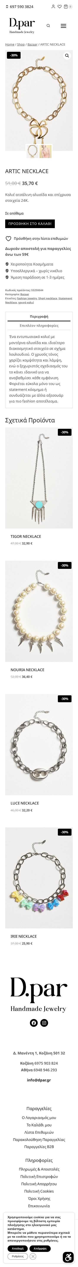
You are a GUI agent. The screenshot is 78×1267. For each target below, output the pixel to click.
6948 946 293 (45, 1069)
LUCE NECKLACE (25, 803)
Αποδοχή (17, 1248)
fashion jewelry (27, 298)
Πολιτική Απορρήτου (39, 1183)
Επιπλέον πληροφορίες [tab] (39, 325)
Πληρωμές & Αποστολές (39, 1169)
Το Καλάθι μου (39, 1124)
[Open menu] (63, 25)
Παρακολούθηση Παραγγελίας (39, 1139)
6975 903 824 (46, 1063)
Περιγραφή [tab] (39, 316)
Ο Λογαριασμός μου (39, 1117)
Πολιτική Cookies (39, 1191)
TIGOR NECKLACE (26, 536)
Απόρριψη (40, 1248)
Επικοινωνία (39, 1205)
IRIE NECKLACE (24, 936)
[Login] (53, 6)
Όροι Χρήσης (39, 1198)
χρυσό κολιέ (26, 302)
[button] (67, 56)
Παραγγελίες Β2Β (39, 1146)
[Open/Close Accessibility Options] (68, 1257)
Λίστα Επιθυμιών (39, 1132)
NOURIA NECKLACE (27, 669)
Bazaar (24, 294)
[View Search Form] (48, 25)
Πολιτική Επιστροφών (39, 1176)
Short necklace (47, 298)
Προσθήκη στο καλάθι (30, 224)
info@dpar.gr (39, 1080)
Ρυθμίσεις (18, 1256)
